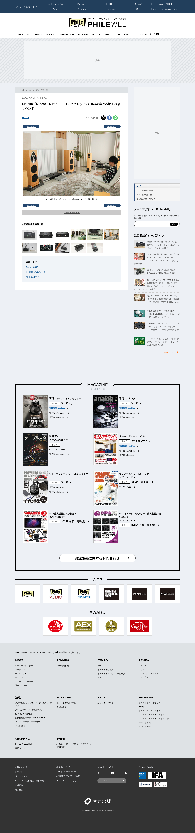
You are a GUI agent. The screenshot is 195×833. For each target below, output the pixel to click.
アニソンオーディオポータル (28, 721)
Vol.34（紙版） (126, 486)
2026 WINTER (139, 441)
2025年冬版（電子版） (73, 521)
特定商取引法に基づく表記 (68, 776)
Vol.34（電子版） (141, 481)
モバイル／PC (21, 673)
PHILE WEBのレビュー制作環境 (29, 780)
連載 (18, 697)
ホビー (117, 34)
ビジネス (128, 34)
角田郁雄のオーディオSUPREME (30, 717)
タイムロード (33, 276)
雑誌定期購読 (145, 722)
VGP (100, 665)
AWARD (103, 660)
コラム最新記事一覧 (144, 195)
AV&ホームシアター (24, 665)
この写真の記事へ (72, 212)
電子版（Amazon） (57, 412)
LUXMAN (137, 4)
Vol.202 (65, 403)
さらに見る (144, 677)
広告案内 (19, 771)
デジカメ (96, 34)
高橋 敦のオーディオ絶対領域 (28, 709)
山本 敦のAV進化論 (23, 713)
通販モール (20, 747)
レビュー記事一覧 (41, 90)
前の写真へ (31, 126)
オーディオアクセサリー (149, 702)
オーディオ (38, 34)
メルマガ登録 (145, 726)
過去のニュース (22, 685)
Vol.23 (64, 482)
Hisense (110, 9)
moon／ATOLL (165, 4)
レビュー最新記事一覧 (145, 190)
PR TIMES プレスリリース (68, 780)
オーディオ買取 (165, 9)
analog (141, 706)
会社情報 (19, 785)
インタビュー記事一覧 (66, 702)
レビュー (29, 90)
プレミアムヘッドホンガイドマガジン (155, 718)
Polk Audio (83, 9)
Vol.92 (134, 403)
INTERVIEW (64, 697)
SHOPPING (22, 739)
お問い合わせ (21, 766)
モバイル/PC (83, 34)
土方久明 (25, 117)
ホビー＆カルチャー (24, 681)
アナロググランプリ (106, 677)
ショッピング (141, 34)
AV (28, 34)
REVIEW (144, 660)
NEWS (19, 660)
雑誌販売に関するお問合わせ (97, 558)
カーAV (107, 34)
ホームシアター (67, 34)
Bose (55, 9)
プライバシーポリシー (66, 771)
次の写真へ (111, 126)
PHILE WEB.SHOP (23, 743)
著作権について (63, 766)
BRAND (102, 697)
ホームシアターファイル (149, 710)
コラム (142, 669)
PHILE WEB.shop (57, 449)
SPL (138, 9)
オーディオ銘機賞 (105, 669)
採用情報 (19, 789)
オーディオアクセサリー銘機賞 (111, 673)
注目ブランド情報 (105, 702)
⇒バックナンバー (172, 352)
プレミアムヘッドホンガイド (151, 714)
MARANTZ (83, 4)
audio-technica (55, 4)
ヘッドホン (51, 34)
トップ (20, 34)
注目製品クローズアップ (146, 199)
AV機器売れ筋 (62, 665)
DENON (110, 4)
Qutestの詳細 (32, 267)
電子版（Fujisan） (57, 417)
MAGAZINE (97, 384)
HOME (21, 90)
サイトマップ (21, 776)
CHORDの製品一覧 (36, 271)
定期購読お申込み (57, 408)
